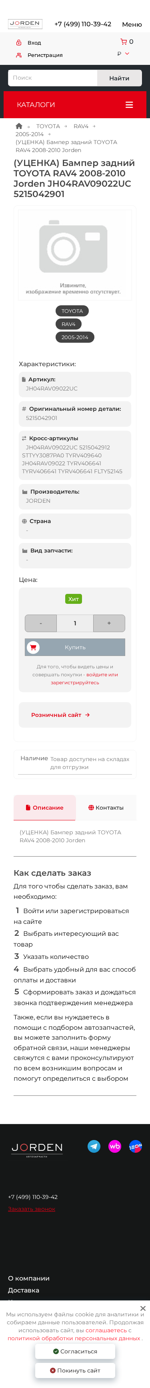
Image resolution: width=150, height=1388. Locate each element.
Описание (48, 807)
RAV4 (81, 126)
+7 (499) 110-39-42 (82, 24)
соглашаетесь (107, 1330)
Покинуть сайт (78, 1370)
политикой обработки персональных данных (74, 1338)
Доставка (23, 1290)
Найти (119, 78)
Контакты (109, 807)
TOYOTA (48, 126)
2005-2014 (30, 134)
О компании (29, 1279)
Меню (132, 24)
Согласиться (78, 1351)
